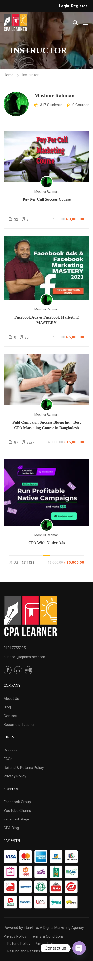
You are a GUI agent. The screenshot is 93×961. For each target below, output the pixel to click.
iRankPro (31, 927)
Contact (10, 716)
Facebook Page (16, 819)
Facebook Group (17, 802)
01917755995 (15, 648)
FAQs (8, 759)
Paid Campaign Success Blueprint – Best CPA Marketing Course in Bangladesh (46, 425)
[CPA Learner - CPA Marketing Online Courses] (15, 22)
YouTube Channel (18, 810)
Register (79, 6)
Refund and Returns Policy (29, 951)
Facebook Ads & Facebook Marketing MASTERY (46, 320)
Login (64, 6)
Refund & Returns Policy (24, 767)
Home (9, 75)
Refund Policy (18, 943)
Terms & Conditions (47, 936)
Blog (7, 707)
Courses (11, 750)
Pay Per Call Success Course (47, 199)
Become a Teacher (19, 724)
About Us (11, 698)
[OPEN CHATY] (79, 948)
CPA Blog (11, 828)
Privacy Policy (15, 776)
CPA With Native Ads (46, 543)
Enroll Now (47, 156)
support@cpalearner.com (24, 657)
